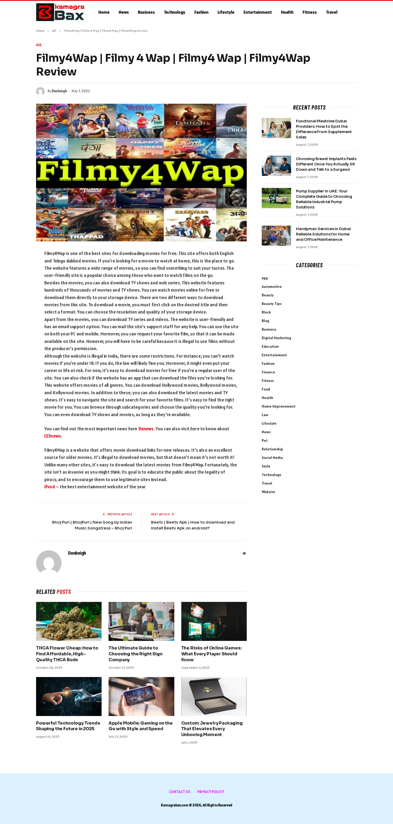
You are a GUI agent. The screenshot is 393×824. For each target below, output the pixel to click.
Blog (265, 320)
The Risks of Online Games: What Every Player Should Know (211, 654)
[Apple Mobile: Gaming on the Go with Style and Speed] (141, 696)
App (265, 278)
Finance (268, 372)
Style (266, 466)
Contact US (180, 792)
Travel (331, 12)
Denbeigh (59, 91)
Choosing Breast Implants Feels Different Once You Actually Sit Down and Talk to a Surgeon (326, 164)
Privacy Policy (210, 792)
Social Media (272, 457)
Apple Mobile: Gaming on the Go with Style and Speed (141, 726)
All (39, 44)
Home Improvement (278, 406)
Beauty (268, 295)
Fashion (201, 12)
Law (265, 414)
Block (266, 312)
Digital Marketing (276, 337)
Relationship (272, 449)
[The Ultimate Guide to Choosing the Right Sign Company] (141, 621)
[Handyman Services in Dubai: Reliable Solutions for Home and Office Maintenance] (276, 236)
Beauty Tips (272, 303)
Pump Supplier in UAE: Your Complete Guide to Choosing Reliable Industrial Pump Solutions (324, 199)
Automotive (272, 286)
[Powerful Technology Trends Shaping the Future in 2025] (69, 696)
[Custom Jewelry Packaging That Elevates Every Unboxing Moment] (214, 696)
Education (270, 346)
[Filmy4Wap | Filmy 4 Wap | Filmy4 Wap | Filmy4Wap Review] (141, 172)
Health (287, 12)
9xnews (146, 429)
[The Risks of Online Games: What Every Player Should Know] (214, 621)
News (124, 12)
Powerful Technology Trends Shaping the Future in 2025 (68, 726)
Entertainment (258, 12)
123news (52, 436)
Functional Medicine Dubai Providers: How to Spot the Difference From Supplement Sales (324, 129)
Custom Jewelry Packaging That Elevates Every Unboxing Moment (212, 729)
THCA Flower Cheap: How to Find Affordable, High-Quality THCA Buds (67, 654)
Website (268, 491)
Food (266, 389)
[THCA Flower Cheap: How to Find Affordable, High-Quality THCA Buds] (69, 621)
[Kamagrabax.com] (60, 12)
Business (146, 12)
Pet (265, 440)
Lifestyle (226, 12)
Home (104, 12)
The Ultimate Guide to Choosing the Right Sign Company (135, 654)
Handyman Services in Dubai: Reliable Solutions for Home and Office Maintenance (323, 234)
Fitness (310, 12)
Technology (174, 12)
